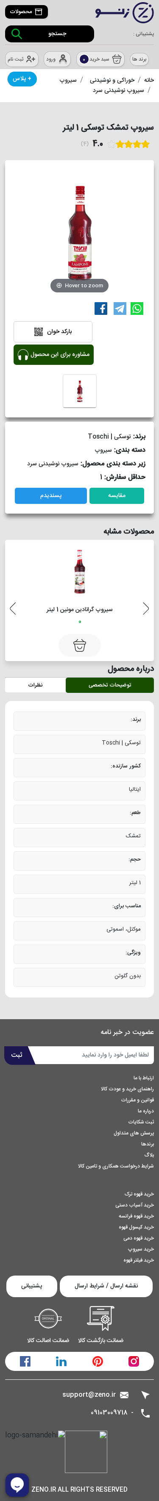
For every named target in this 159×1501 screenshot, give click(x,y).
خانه (149, 80)
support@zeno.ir (89, 1395)
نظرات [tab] (35, 685)
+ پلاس (22, 79)
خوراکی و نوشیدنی (112, 80)
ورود (51, 59)
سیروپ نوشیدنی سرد (118, 91)
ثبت (16, 1055)
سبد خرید (96, 59)
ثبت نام (15, 59)
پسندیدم (50, 496)
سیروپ (68, 80)
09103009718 (109, 1413)
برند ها (139, 59)
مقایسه (117, 496)
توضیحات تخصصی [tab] (110, 685)
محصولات (21, 12)
